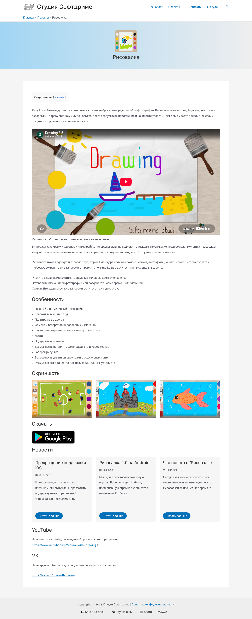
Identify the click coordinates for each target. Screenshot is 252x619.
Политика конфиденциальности (152, 604)
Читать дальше (49, 516)
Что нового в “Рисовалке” (188, 462)
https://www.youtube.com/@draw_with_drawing (64, 545)
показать (59, 97)
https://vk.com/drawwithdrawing (53, 575)
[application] (181, 7)
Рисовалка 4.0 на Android (124, 462)
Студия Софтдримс (64, 6)
